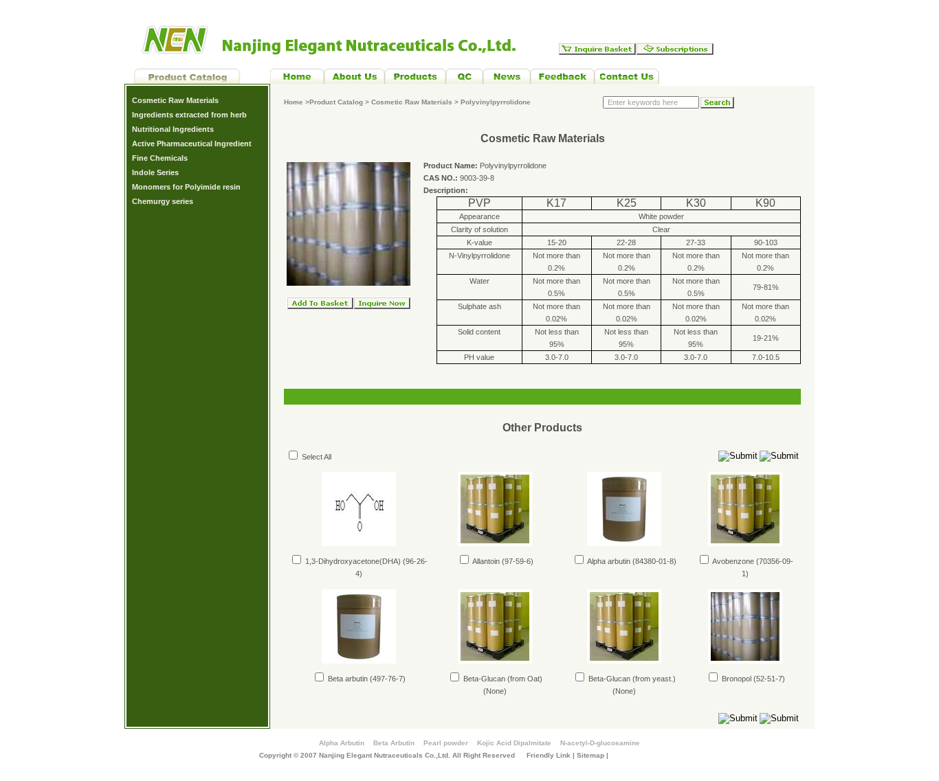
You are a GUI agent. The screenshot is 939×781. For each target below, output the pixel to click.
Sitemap (590, 755)
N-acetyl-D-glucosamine (600, 743)
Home (293, 102)
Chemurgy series (162, 201)
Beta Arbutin (394, 743)
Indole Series (155, 172)
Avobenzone (732, 561)
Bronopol (735, 679)
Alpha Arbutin (341, 743)
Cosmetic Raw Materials (175, 100)
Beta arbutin (347, 679)
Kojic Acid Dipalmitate (514, 743)
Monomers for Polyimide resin (186, 187)
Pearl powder (445, 743)
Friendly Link (549, 755)
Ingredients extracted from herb (189, 115)
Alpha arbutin (608, 561)
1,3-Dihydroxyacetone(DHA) (352, 561)
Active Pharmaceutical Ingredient (192, 143)
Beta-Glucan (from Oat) (501, 679)
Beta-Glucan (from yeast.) (631, 679)
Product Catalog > (340, 102)
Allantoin (485, 561)
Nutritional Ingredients (173, 129)
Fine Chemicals (160, 158)
